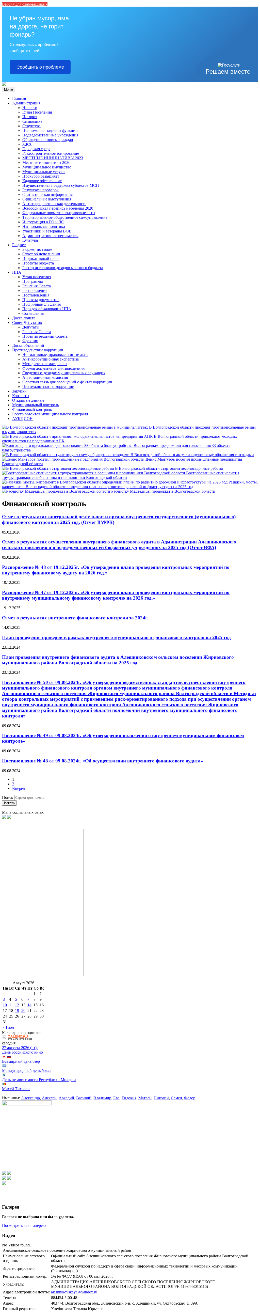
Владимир (102, 1098)
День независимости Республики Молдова (39, 1079)
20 (23, 1010)
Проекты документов (40, 300)
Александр (30, 1098)
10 (5, 1005)
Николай (161, 1098)
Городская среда (36, 149)
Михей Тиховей (16, 1089)
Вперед (18, 788)
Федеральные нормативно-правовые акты (58, 213)
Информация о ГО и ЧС (43, 222)
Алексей (49, 1098)
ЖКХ (27, 144)
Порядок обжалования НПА (46, 309)
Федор (189, 1098)
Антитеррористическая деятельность (54, 203)
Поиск (7, 797)
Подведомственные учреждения (50, 135)
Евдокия (129, 1098)
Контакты (20, 396)
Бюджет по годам (37, 249)
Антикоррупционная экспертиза (50, 359)
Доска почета (23, 318)
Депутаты (30, 327)
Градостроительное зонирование (50, 153)
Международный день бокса (26, 1070)
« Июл (8, 1027)
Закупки (19, 391)
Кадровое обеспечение (42, 181)
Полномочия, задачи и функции (50, 130)
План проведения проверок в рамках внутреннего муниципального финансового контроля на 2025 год (116, 637)
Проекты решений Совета (45, 336)
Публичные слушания (41, 304)
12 (17, 1005)
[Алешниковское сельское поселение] (4, 84)
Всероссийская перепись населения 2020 (57, 208)
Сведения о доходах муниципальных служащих (63, 373)
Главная (19, 98)
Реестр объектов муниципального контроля (50, 414)
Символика (32, 121)
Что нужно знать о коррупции (48, 386)
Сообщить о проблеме (40, 67)
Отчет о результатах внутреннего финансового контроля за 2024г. (75, 617)
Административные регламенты (50, 235)
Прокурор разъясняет (40, 176)
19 (17, 1010)
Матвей (145, 1098)
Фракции (30, 341)
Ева (116, 1098)
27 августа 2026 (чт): (20, 1047)
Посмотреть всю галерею (24, 1225)
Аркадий (66, 1098)
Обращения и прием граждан (47, 139)
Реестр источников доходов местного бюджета (62, 267)
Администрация (26, 103)
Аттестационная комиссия (45, 377)
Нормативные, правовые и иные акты (55, 354)
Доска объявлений (28, 345)
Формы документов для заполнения (53, 368)
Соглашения (33, 313)
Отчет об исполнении (41, 254)
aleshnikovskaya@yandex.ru (74, 1292)
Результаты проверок (40, 190)
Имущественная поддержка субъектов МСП (60, 185)
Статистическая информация (47, 194)
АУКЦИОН (22, 418)
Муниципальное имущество (46, 167)
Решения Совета (36, 286)
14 (29, 1005)
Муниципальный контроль (35, 405)
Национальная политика (43, 226)
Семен (176, 1098)
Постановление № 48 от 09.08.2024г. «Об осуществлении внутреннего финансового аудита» (102, 760)
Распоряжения (34, 290)
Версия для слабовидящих (24, 4)
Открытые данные (28, 400)
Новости (29, 107)
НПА (16, 272)
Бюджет (19, 245)
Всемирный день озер (21, 1061)
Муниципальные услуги (43, 171)
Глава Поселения (37, 112)
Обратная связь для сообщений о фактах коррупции (67, 382)
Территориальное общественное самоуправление (64, 217)
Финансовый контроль (32, 409)
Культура (30, 240)
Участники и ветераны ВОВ (47, 231)
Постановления (35, 295)
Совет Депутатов (27, 322)
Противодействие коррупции (37, 350)
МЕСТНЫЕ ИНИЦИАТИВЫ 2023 (52, 158)
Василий (83, 1098)
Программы (32, 281)
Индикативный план (40, 258)
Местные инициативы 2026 (46, 162)
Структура (31, 126)
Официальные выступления (46, 199)
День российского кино (22, 1052)
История (29, 117)
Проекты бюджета (38, 263)
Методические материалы (44, 364)
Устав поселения (36, 277)
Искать (9, 803)
